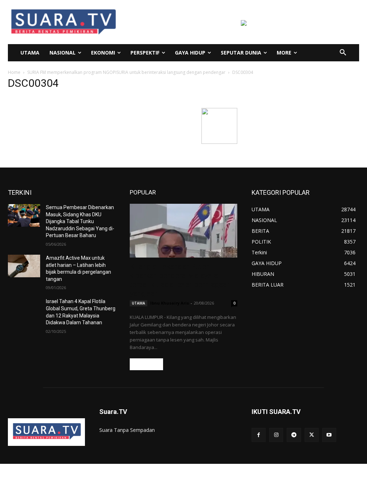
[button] (343, 52)
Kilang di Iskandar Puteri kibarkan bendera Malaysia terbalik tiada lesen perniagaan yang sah (180, 280)
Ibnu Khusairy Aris (169, 303)
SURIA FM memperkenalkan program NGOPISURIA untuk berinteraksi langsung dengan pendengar (126, 72)
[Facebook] (259, 435)
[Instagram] (276, 435)
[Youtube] (329, 435)
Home (14, 72)
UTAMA (138, 303)
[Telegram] (294, 435)
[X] (312, 435)
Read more (146, 364)
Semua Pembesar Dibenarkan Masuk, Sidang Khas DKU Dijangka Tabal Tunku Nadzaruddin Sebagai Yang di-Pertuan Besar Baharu (80, 221)
